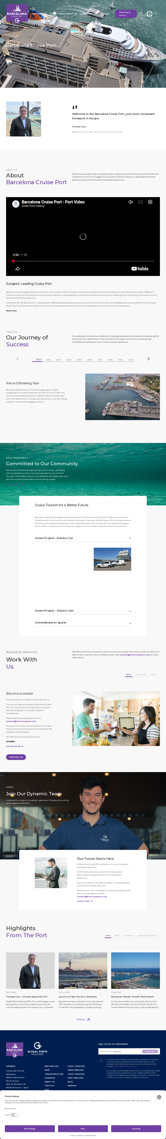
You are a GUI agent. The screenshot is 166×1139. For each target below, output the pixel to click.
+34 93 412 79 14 (14, 746)
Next (148, 358)
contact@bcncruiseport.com (135, 655)
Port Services (75, 1078)
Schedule (86, 14)
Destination (39, 14)
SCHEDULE (50, 1078)
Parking (72, 1085)
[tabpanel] (83, 397)
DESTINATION (52, 1066)
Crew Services (76, 1070)
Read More (11, 311)
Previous (17, 358)
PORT (47, 1070)
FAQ (107, 14)
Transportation (68, 14)
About (97, 14)
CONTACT (50, 1085)
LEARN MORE (12, 484)
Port (52, 14)
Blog (70, 1082)
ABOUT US (50, 1082)
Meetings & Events (124, 13)
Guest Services (76, 1066)
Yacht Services (76, 1074)
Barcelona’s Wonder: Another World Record (132, 996)
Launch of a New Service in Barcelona (78, 996)
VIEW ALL (81, 1019)
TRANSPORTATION (54, 1074)
